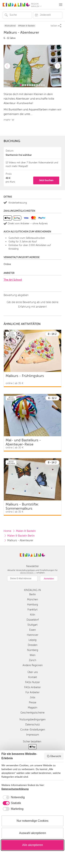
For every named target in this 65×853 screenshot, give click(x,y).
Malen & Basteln (26, 531)
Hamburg (32, 604)
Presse (32, 702)
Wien (32, 655)
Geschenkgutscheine (32, 712)
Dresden (32, 645)
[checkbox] (13, 797)
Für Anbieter (32, 692)
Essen (32, 630)
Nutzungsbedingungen (33, 719)
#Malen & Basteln (26, 26)
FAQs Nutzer (32, 682)
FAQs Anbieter (32, 687)
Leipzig (32, 640)
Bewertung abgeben (16, 295)
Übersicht (55, 756)
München (32, 599)
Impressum (32, 734)
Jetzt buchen (46, 180)
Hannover (32, 635)
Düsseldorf (33, 619)
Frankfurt (32, 609)
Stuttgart (32, 624)
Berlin (32, 594)
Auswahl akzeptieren (32, 833)
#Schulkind (10, 26)
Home (7, 531)
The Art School (13, 279)
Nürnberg (32, 650)
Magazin (32, 707)
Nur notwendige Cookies (32, 820)
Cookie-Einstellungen (32, 729)
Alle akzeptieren (32, 844)
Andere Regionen (33, 665)
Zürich (32, 660)
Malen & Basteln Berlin (21, 535)
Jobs (32, 697)
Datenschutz (32, 724)
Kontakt (32, 677)
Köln (32, 614)
